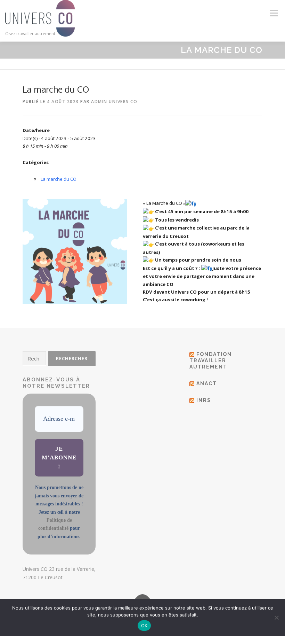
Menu (274, 13)
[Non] (276, 617)
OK (144, 625)
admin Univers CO (114, 101)
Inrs (203, 400)
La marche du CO (58, 179)
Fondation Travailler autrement (210, 360)
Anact (206, 383)
